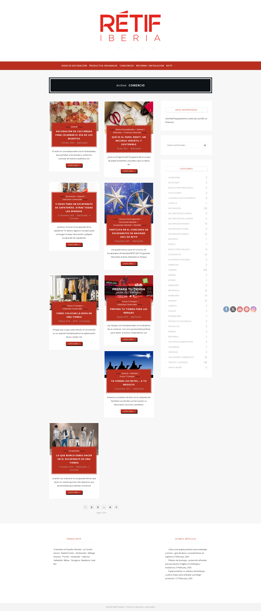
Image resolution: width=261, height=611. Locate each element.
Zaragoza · (76, 560)
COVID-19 (187, 203)
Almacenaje (187, 177)
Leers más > (74, 165)
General (74, 126)
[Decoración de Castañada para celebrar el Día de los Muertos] (74, 116)
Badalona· (86, 560)
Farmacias (187, 264)
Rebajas (187, 331)
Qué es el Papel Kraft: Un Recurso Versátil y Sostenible (129, 140)
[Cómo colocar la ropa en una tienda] (74, 292)
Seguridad (187, 347)
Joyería (187, 280)
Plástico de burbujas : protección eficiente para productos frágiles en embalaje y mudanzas (186, 564)
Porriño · (66, 556)
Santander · (76, 556)
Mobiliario (187, 295)
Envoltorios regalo (187, 249)
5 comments (84, 321)
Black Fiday (187, 182)
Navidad (137, 225)
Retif (169, 65)
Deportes (187, 239)
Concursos (127, 65)
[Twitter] (119, 47)
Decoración (70, 196)
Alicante (78, 549)
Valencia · (86, 556)
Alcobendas (81, 553)
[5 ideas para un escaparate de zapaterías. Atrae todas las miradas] (74, 192)
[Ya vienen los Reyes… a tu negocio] (129, 364)
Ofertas (187, 305)
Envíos (187, 244)
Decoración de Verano (187, 213)
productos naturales (132, 132)
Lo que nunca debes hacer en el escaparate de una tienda (74, 459)
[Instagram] (142, 47)
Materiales (117, 132)
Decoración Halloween (187, 218)
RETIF (75, 321)
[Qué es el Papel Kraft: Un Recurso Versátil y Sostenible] (129, 117)
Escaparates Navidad (122, 225)
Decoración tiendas (187, 234)
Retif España (82, 142)
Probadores (187, 316)
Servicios (187, 352)
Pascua (187, 311)
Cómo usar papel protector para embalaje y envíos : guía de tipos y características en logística (186, 553)
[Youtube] (153, 47)
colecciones (187, 192)
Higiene (187, 275)
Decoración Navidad (127, 222)
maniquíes (187, 285)
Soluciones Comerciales (72, 199)
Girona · (57, 553)
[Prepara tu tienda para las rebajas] (129, 290)
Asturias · (57, 556)
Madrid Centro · (68, 553)
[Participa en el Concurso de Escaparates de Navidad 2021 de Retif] (129, 203)
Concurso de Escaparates (129, 219)
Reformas (187, 336)
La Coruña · (88, 549)
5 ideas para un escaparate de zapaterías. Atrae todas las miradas (74, 207)
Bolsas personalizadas (125, 129)
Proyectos (187, 326)
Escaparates (74, 450)
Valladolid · (58, 560)
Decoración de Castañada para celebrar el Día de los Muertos (74, 135)
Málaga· (91, 553)
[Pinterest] (130, 47)
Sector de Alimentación (187, 341)
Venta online (187, 367)
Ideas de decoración (74, 65)
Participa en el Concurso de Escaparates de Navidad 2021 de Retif (128, 233)
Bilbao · (67, 560)
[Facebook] (107, 47)
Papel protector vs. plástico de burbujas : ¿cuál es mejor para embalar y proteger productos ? (185, 575)
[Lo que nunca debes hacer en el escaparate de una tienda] (74, 439)
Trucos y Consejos (74, 305)
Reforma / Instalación (150, 65)
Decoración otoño (187, 228)
